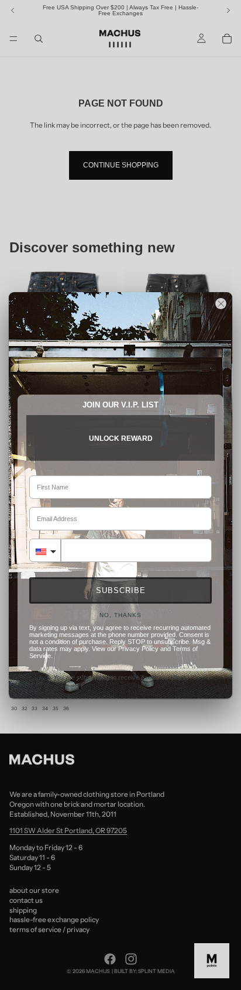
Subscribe (121, 590)
